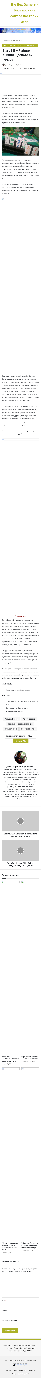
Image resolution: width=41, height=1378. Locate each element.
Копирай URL (20, 741)
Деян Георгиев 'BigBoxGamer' (15, 65)
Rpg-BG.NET (27, 1351)
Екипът (15, 1370)
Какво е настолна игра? (20, 1374)
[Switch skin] (7, 14)
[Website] (17, 802)
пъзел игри (11, 729)
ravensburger (12, 719)
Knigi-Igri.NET (19, 1345)
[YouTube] (23, 802)
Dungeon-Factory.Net (14, 1348)
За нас (8, 1370)
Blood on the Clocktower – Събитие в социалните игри (10, 1059)
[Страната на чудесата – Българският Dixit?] (30, 967)
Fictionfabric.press (15, 1351)
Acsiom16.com (29, 1348)
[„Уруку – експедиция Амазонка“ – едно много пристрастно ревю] (11, 1154)
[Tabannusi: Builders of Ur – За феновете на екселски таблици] (30, 1154)
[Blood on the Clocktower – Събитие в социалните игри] (11, 967)
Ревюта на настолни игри (27, 45)
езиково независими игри (21, 724)
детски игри (29, 719)
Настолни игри (16, 40)
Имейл (5, 1310)
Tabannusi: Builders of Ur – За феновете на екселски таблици (29, 1245)
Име (4, 1300)
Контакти (31, 1370)
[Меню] (3, 14)
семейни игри (28, 729)
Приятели (22, 1370)
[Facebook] (20, 802)
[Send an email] (25, 65)
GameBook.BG (8, 1345)
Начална (7, 40)
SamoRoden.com (31, 1345)
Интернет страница (9, 1320)
